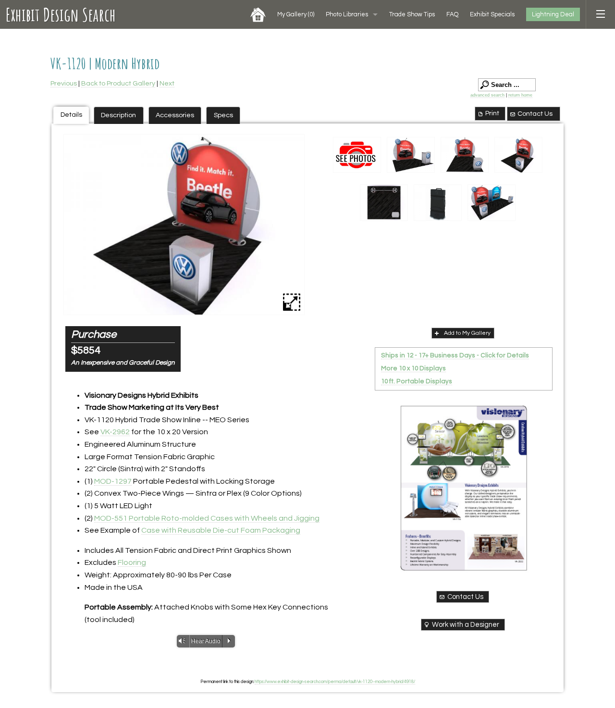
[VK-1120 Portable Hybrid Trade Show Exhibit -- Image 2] (184, 224)
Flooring (132, 562)
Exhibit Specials (492, 14)
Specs (223, 115)
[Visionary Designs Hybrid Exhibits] (463, 488)
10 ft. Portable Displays (416, 381)
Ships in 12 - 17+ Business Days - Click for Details (455, 355)
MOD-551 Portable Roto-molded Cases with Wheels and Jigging (207, 518)
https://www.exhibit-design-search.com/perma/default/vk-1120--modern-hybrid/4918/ (335, 681)
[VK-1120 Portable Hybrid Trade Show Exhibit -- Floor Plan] (384, 203)
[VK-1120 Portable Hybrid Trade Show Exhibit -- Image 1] (411, 155)
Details (71, 114)
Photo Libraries (347, 14)
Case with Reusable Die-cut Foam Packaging (220, 530)
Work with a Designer (465, 624)
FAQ (452, 14)
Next (167, 83)
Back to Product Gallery (118, 83)
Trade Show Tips (412, 14)
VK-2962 (115, 432)
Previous (63, 83)
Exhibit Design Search (61, 14)
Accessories (175, 115)
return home (520, 95)
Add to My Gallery (467, 333)
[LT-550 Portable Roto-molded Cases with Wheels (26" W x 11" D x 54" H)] (438, 203)
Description (118, 115)
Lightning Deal (553, 14)
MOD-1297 (113, 481)
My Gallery (295, 14)
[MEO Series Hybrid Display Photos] (357, 155)
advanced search (487, 95)
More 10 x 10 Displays (413, 368)
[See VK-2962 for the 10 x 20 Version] (491, 203)
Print (492, 113)
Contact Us (535, 113)
